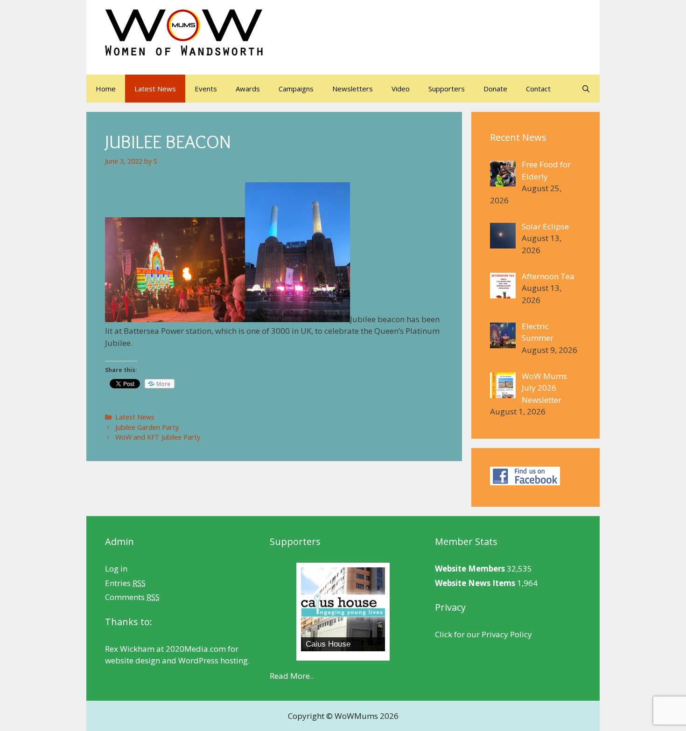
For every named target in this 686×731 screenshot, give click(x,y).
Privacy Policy (507, 634)
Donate (495, 88)
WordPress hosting (213, 660)
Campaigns (296, 88)
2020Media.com (196, 648)
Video (401, 88)
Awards (248, 88)
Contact (538, 88)
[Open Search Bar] (586, 89)
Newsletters (352, 88)
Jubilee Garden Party (147, 427)
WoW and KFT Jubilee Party (157, 437)
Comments (132, 597)
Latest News (155, 88)
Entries (125, 583)
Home (106, 88)
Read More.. (292, 675)
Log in (116, 568)
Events (206, 88)
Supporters (446, 88)
